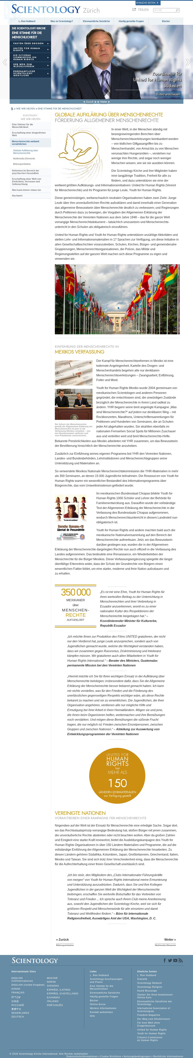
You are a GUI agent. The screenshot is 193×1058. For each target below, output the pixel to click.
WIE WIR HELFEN (26, 108)
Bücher (166, 21)
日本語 (15, 1001)
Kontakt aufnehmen (101, 1012)
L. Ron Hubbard (27, 21)
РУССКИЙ (17, 1005)
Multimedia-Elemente (24, 158)
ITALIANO (52, 1001)
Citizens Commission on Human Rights (149, 1039)
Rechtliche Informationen (168, 1056)
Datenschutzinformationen (82, 1056)
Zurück (89, 102)
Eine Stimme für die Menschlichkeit (22, 125)
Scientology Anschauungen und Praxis (106, 980)
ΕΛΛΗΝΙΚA (53, 997)
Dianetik (142, 979)
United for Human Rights (152, 1029)
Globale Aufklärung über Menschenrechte (25, 151)
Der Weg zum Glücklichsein (153, 1019)
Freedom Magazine (148, 1015)
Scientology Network (149, 983)
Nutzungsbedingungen (137, 1056)
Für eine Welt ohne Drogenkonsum (148, 1024)
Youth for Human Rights (151, 1033)
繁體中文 (16, 1009)
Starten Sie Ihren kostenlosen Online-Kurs (155, 996)
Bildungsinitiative (22, 164)
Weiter (103, 102)
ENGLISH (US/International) (22, 979)
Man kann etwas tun (26, 190)
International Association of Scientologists (153, 1010)
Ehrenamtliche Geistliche (96, 21)
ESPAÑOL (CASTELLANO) (62, 993)
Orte (92, 1016)
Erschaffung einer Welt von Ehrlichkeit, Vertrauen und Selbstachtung (26, 182)
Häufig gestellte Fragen (131, 21)
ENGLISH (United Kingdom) (28, 985)
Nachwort (17, 195)
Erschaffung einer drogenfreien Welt (29, 134)
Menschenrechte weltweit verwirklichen (25, 142)
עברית (16, 997)
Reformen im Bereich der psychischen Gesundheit (25, 172)
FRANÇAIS (18, 992)
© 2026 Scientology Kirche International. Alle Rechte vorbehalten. (49, 1054)
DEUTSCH (17, 1016)
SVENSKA (53, 986)
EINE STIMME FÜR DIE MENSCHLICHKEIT (60, 108)
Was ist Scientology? (62, 21)
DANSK (15, 989)
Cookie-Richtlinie (110, 1056)
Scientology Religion (149, 987)
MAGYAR (52, 978)
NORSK (51, 982)
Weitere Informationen (103, 1008)
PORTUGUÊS (55, 1005)
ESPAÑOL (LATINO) (58, 989)
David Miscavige (147, 990)
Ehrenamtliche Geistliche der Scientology (154, 1003)
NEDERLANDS (20, 1013)
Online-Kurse (98, 1004)
